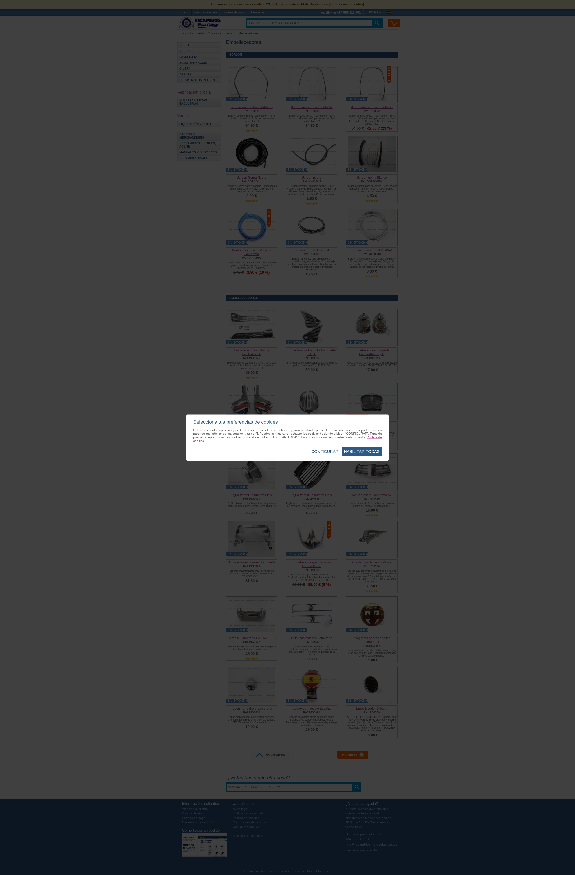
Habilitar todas (362, 451)
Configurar (324, 451)
